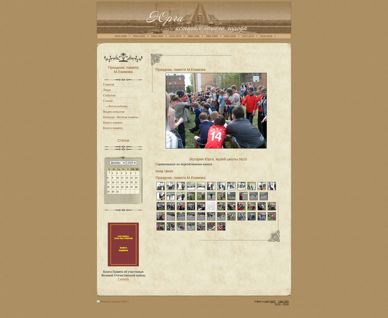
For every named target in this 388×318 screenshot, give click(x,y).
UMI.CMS (283, 301)
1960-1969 (157, 36)
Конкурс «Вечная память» (121, 117)
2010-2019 (248, 36)
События (109, 95)
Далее (169, 171)
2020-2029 (266, 36)
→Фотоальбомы (116, 106)
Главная (108, 84)
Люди (107, 90)
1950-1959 (139, 36)
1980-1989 (193, 36)
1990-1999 (212, 36)
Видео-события (113, 111)
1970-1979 (175, 36)
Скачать (123, 279)
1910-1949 (121, 36)
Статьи (108, 101)
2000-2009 (230, 36)
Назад (159, 171)
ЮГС (273, 301)
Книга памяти (112, 122)
